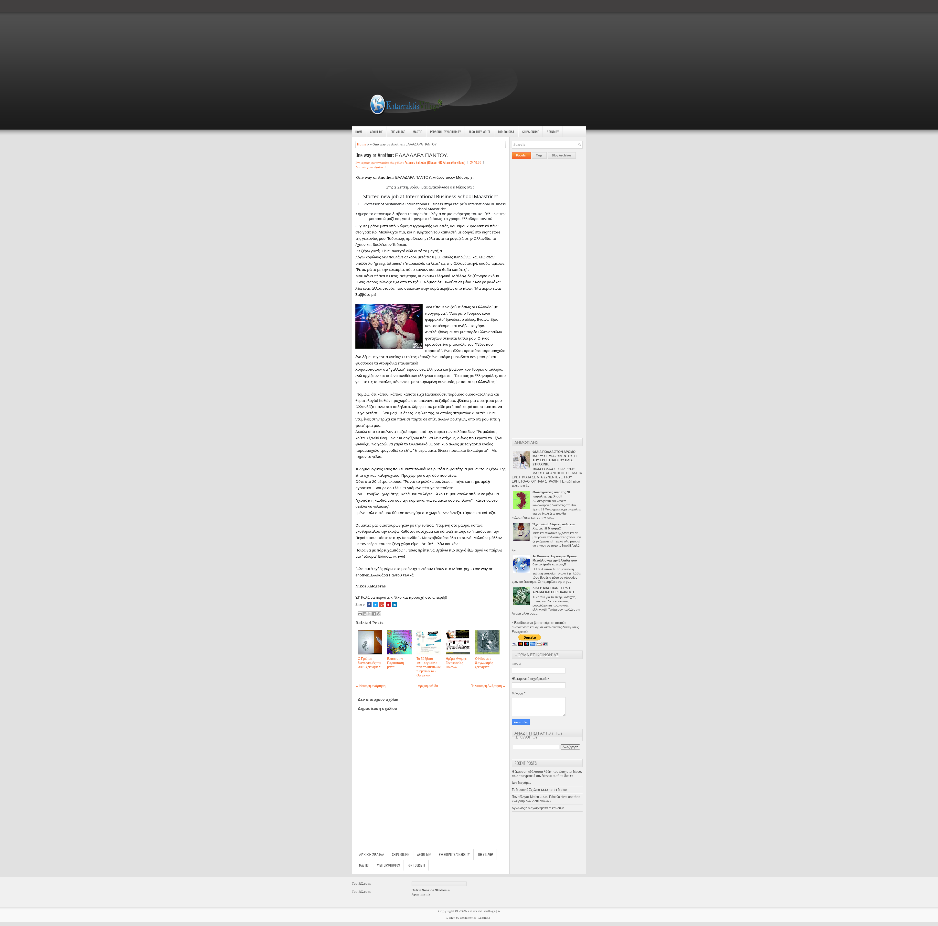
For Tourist (506, 131)
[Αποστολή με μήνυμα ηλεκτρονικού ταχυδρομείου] (360, 613)
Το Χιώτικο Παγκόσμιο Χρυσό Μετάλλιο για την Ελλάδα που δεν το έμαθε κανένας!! (555, 560)
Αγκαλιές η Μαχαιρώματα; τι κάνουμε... (539, 808)
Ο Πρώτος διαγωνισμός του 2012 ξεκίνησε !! (369, 663)
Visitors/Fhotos (388, 865)
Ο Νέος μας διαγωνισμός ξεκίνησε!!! (484, 663)
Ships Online (530, 131)
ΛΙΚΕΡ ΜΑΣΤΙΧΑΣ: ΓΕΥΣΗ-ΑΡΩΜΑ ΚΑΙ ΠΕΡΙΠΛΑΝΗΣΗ (553, 590)
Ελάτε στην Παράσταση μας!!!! (395, 663)
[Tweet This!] (375, 604)
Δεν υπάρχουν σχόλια (369, 166)
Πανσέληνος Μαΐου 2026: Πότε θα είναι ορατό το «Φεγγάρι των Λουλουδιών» (546, 799)
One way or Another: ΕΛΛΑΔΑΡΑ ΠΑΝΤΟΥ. (401, 155)
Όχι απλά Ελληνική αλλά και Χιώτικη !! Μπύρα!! (554, 526)
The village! (485, 854)
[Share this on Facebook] (369, 604)
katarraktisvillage (482, 911)
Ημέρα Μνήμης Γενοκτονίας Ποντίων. (456, 663)
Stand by (553, 131)
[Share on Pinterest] (388, 604)
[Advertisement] (146, 34)
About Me (376, 131)
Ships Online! (400, 854)
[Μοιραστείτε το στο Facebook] (374, 613)
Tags (539, 155)
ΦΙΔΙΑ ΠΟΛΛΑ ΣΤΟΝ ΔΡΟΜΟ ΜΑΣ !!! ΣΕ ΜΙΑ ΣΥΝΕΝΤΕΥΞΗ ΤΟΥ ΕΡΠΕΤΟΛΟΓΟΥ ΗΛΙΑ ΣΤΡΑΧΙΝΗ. (554, 458)
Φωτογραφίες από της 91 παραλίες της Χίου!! (551, 494)
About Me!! (424, 854)
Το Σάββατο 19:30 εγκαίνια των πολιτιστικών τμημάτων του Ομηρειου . (428, 667)
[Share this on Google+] (381, 604)
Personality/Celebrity (445, 131)
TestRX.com (361, 883)
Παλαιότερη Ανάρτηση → (488, 686)
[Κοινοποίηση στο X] (369, 613)
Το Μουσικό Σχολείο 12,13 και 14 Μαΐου (539, 790)
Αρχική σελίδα (428, 686)
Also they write (479, 131)
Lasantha (484, 917)
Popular (521, 155)
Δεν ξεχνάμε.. (521, 782)
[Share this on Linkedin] (394, 604)
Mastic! (364, 865)
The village (397, 131)
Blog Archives (562, 155)
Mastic (417, 131)
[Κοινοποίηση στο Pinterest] (378, 613)
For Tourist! (416, 865)
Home (358, 131)
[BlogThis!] (364, 613)
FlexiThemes (468, 917)
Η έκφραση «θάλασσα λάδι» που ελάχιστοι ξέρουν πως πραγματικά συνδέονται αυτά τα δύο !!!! (547, 774)
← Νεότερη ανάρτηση (370, 686)
